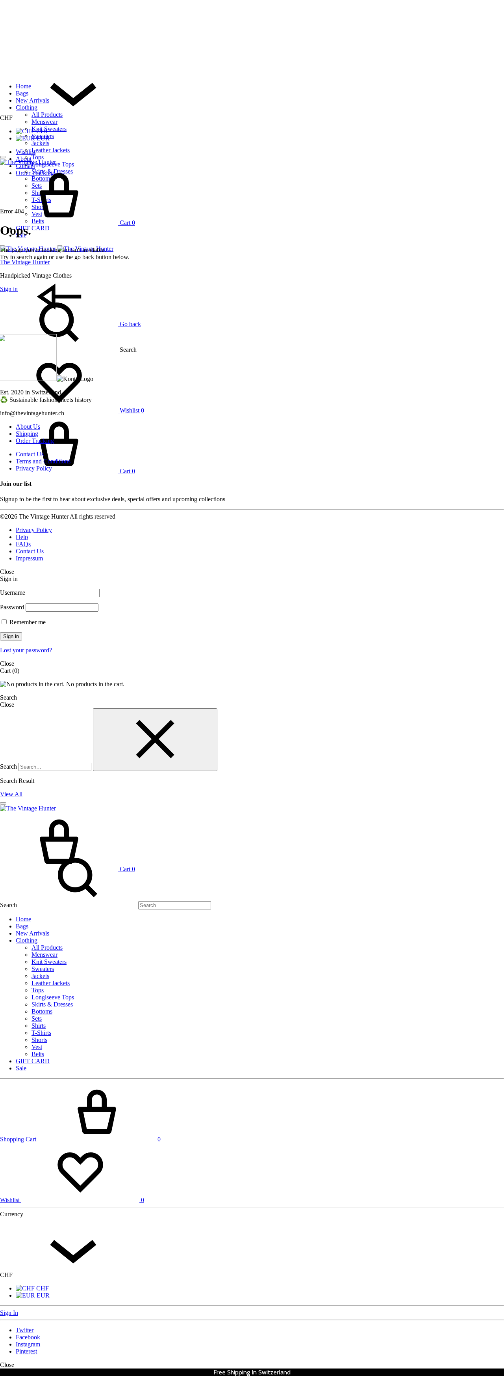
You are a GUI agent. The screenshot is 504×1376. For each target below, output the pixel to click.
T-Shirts (41, 1032)
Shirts (39, 1025)
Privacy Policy (34, 468)
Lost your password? (26, 650)
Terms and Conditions (43, 461)
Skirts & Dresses (52, 1004)
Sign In (9, 1312)
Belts (38, 1054)
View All (11, 794)
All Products (47, 114)
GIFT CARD (33, 228)
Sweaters (43, 136)
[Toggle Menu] (3, 157)
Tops (38, 157)
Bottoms (42, 1011)
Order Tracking (35, 440)
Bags (22, 93)
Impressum (29, 558)
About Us (28, 426)
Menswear (44, 121)
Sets (37, 1018)
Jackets (40, 143)
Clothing (26, 107)
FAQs (23, 544)
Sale (21, 1068)
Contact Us (30, 454)
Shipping (27, 433)
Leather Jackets (51, 150)
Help (22, 537)
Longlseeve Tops (53, 997)
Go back (129, 324)
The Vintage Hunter (25, 262)
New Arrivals (32, 100)
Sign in (11, 636)
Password (12, 607)
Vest (37, 1047)
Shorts (39, 1039)
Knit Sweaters (49, 128)
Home (23, 86)
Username (12, 592)
